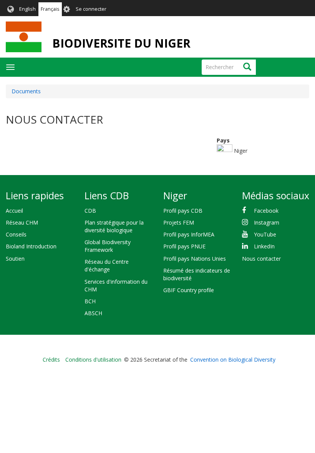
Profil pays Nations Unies (194, 258)
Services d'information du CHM (116, 285)
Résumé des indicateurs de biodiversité (196, 274)
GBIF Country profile (188, 290)
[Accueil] (23, 36)
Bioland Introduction (31, 246)
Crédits (51, 359)
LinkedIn (264, 246)
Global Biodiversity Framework (108, 245)
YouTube (265, 234)
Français (50, 9)
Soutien (15, 258)
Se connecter (91, 9)
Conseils (16, 234)
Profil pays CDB (182, 210)
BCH (90, 301)
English (27, 9)
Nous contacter (261, 258)
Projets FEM (178, 222)
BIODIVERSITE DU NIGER (121, 43)
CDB (90, 210)
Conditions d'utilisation (93, 359)
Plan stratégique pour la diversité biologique (114, 226)
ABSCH (93, 313)
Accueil (14, 210)
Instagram (266, 222)
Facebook (266, 210)
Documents (26, 91)
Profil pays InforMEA (188, 234)
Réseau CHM (22, 222)
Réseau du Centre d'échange (107, 265)
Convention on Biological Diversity (232, 359)
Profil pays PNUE (184, 246)
